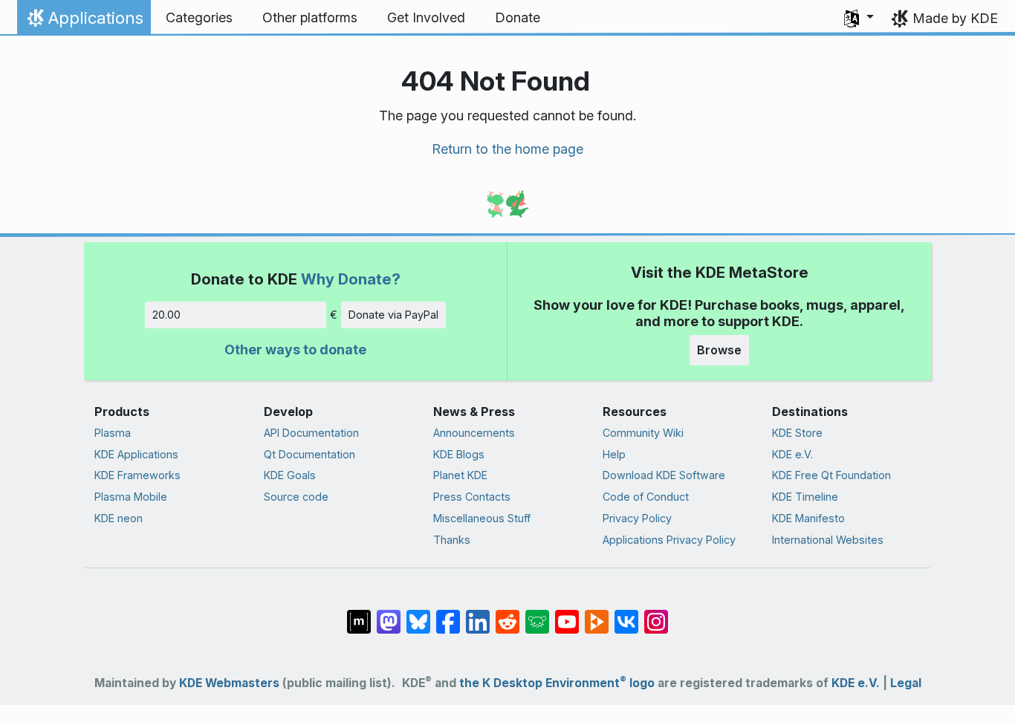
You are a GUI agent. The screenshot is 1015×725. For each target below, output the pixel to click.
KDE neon (118, 518)
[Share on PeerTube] (597, 613)
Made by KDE (955, 18)
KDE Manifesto (808, 518)
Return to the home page (507, 149)
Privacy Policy (637, 518)
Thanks (451, 539)
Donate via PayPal (393, 314)
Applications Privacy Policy (669, 539)
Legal (905, 683)
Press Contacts (471, 496)
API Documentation (311, 432)
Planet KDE (460, 475)
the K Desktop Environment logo (557, 683)
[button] (859, 18)
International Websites (827, 539)
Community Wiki (643, 432)
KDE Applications (136, 454)
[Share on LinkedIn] (478, 613)
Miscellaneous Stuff (482, 518)
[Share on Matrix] (359, 613)
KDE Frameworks (137, 475)
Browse (719, 349)
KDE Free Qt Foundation (831, 475)
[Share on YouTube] (567, 613)
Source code (296, 496)
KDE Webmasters (229, 683)
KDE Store (797, 432)
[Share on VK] (626, 613)
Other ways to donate (295, 349)
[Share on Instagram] (656, 613)
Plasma (112, 432)
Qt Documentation (309, 454)
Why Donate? (351, 279)
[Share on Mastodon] (389, 613)
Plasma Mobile (130, 496)
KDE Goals (290, 475)
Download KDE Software (664, 475)
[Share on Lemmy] (537, 613)
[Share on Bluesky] (418, 613)
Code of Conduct (646, 496)
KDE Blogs (458, 454)
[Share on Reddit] (507, 613)
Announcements (474, 432)
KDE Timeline (805, 496)
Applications (83, 21)
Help (614, 454)
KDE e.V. (792, 454)
